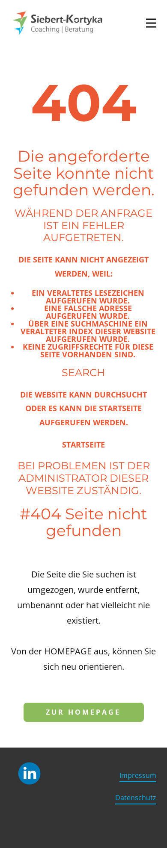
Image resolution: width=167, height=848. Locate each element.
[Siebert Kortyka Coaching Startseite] (58, 23)
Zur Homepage (83, 712)
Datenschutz (135, 797)
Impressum (137, 775)
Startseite (83, 444)
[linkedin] (29, 773)
